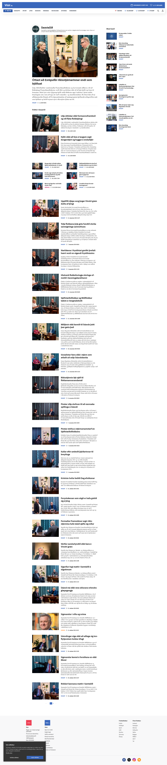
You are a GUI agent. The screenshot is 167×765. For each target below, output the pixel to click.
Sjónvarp (121, 734)
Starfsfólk (47, 741)
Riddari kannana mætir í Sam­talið (77, 684)
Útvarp (120, 736)
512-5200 (50, 730)
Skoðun (63, 630)
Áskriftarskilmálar (49, 739)
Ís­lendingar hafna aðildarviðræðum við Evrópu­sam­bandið (125, 55)
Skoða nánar (9, 753)
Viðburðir (135, 730)
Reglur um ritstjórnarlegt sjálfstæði (32, 730)
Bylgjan (135, 734)
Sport (120, 728)
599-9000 (31, 740)
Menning (47, 187)
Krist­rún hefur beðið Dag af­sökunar (78, 478)
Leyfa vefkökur (35, 757)
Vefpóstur (47, 745)
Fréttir (120, 723)
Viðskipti (121, 725)
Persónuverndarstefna (32, 734)
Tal (133, 741)
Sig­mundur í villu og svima (73, 614)
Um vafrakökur (49, 748)
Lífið (120, 730)
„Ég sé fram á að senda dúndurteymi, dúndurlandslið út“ (125, 66)
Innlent (34, 103)
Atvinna (135, 728)
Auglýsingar (48, 732)
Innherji (135, 723)
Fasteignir (135, 725)
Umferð (47, 743)
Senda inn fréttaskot (50, 750)
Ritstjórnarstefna (49, 736)
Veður (134, 732)
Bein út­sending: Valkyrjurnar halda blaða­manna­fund (126, 45)
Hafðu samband (49, 734)
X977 (134, 739)
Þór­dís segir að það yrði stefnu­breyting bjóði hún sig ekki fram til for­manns (54, 174)
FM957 (134, 736)
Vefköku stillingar (14, 757)
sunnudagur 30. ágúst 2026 (141, 5)
